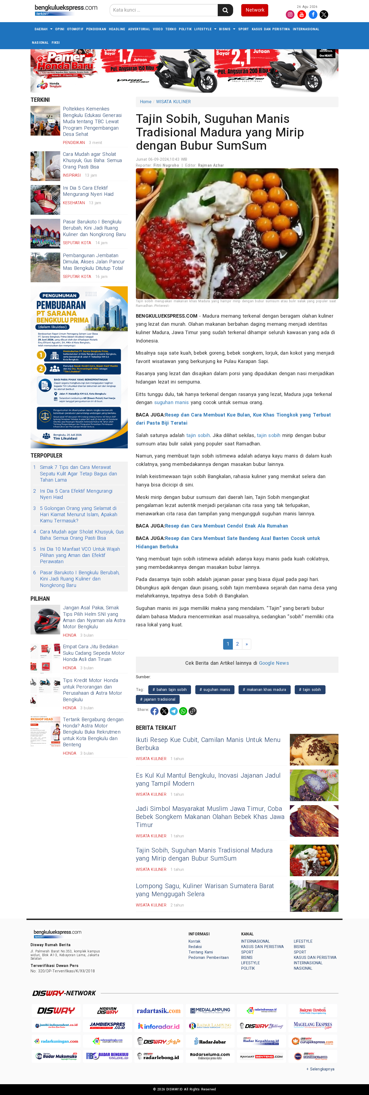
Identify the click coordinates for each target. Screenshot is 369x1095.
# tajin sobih (310, 690)
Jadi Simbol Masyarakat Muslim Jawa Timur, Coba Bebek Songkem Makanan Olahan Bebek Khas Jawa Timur (210, 817)
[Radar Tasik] (159, 1010)
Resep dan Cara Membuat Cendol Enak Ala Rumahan (226, 526)
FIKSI (56, 43)
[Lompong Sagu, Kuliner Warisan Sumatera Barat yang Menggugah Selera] (314, 896)
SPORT (243, 29)
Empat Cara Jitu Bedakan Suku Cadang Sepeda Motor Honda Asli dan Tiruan (94, 653)
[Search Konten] (225, 10)
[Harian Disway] (107, 1010)
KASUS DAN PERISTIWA (271, 29)
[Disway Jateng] (261, 1026)
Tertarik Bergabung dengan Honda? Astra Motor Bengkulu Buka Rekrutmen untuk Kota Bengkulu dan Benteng (93, 732)
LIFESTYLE (203, 29)
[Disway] (56, 1010)
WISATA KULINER (173, 102)
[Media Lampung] (210, 1010)
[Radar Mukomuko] (56, 1056)
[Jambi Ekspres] (107, 1026)
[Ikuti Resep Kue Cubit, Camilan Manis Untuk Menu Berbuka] (314, 749)
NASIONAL (40, 43)
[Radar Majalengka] (107, 1041)
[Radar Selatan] (313, 1056)
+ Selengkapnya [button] (320, 1069)
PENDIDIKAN (96, 29)
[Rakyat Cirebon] (313, 1010)
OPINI (59, 29)
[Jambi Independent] (56, 1026)
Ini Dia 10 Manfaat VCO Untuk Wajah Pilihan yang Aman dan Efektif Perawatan (76, 555)
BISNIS (224, 29)
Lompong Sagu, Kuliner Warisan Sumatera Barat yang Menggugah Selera (205, 890)
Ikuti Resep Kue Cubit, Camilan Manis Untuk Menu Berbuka (208, 744)
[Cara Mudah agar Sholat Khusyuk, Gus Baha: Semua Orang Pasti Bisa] (45, 166)
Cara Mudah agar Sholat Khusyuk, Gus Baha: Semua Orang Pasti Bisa (92, 161)
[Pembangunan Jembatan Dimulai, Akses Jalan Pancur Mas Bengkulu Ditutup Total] (45, 267)
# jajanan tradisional (157, 699)
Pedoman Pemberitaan (209, 957)
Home (146, 102)
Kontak (194, 941)
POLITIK (185, 29)
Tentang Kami (201, 952)
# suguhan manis (215, 690)
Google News (274, 663)
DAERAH (41, 29)
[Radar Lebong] (159, 1056)
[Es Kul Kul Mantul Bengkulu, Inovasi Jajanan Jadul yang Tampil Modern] (314, 785)
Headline (117, 29)
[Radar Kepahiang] (261, 1041)
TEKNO (170, 29)
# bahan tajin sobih (170, 690)
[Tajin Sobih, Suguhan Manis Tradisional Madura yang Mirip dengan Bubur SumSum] (314, 860)
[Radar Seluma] (210, 1056)
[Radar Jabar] (210, 1041)
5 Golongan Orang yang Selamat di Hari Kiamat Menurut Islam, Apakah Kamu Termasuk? (75, 514)
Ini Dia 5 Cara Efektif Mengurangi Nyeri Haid (88, 191)
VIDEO (158, 29)
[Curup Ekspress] (313, 1041)
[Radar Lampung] (210, 1026)
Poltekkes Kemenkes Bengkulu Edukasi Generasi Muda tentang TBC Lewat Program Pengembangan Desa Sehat (92, 121)
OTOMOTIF (75, 29)
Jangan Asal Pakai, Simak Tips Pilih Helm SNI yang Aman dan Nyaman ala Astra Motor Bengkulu (94, 617)
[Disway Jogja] (159, 1041)
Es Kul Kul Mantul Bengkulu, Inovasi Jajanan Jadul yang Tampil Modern (208, 779)
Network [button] (255, 10)
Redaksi (195, 947)
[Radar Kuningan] (56, 1041)
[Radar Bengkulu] (107, 1056)
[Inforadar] (159, 1026)
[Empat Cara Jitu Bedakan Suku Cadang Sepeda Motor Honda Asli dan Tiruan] (45, 658)
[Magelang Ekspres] (313, 1026)
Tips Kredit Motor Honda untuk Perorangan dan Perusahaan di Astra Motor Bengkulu (92, 690)
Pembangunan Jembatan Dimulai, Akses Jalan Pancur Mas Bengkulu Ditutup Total (94, 262)
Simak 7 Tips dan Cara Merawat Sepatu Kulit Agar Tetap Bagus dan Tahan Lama (75, 473)
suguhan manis (171, 402)
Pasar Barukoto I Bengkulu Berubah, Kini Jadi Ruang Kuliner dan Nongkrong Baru (94, 228)
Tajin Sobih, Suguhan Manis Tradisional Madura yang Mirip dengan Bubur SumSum (204, 854)
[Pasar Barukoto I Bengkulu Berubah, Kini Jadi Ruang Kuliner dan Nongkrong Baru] (45, 233)
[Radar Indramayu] (261, 1010)
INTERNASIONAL (306, 29)
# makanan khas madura (264, 690)
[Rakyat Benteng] (261, 1056)
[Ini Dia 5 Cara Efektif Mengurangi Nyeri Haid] (45, 200)
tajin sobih (198, 435)
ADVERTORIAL (139, 29)
